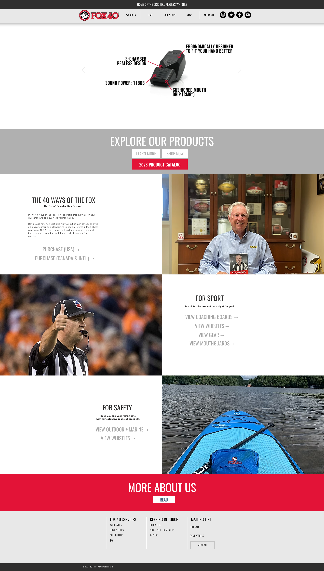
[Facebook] (239, 14)
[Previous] (83, 70)
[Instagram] (223, 14)
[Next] (239, 70)
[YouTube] (248, 14)
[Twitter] (231, 14)
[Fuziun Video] (159, 112)
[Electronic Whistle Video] (163, 111)
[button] (170, 15)
